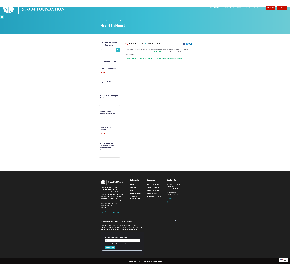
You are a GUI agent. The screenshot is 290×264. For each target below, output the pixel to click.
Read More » (103, 72)
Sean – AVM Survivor (108, 68)
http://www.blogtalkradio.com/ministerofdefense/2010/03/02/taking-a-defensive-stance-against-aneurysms (155, 58)
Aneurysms (109, 21)
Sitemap (160, 261)
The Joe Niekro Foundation (161, 52)
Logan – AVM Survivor (108, 82)
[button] (2, 17)
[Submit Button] (118, 50)
